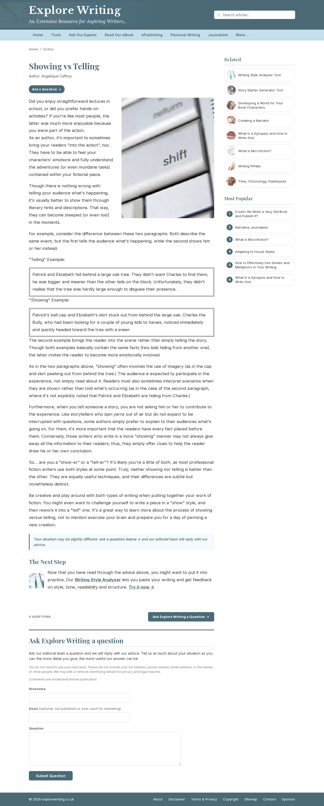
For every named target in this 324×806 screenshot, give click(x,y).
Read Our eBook (119, 35)
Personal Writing (185, 35)
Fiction (48, 49)
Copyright (230, 799)
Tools (56, 35)
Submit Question (51, 776)
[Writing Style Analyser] (36, 582)
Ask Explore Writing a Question (179, 617)
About (158, 799)
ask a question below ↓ (119, 539)
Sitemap (251, 799)
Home (38, 35)
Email (75, 709)
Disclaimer (177, 799)
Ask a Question (44, 89)
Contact (269, 799)
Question (36, 728)
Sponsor (288, 799)
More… (242, 35)
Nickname (37, 689)
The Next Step (47, 562)
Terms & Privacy (204, 799)
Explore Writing (75, 10)
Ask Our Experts (83, 35)
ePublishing (152, 35)
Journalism (218, 35)
